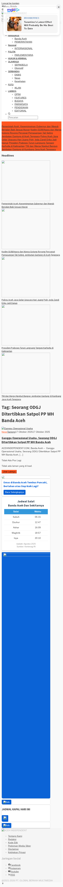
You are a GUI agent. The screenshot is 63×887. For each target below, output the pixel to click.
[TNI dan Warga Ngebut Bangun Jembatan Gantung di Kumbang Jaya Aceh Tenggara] (26, 392)
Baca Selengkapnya (14, 492)
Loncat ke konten (10, 3)
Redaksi (12, 839)
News (4, 432)
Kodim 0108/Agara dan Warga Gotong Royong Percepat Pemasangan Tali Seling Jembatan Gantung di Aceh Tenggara (31, 132)
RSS (12, 874)
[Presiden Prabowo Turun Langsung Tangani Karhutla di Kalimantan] (26, 344)
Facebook (15, 865)
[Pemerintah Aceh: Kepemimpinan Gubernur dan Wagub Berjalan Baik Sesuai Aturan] (26, 200)
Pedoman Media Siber (19, 845)
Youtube (14, 871)
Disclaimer (13, 849)
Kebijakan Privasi (17, 852)
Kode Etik (13, 842)
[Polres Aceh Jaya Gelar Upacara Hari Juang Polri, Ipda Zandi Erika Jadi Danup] (26, 296)
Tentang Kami (15, 836)
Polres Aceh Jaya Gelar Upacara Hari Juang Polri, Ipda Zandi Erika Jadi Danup (30, 139)
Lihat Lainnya (9, 471)
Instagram (15, 868)
